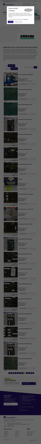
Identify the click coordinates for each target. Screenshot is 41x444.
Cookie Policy (25, 19)
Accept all (11, 21)
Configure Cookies (18, 21)
